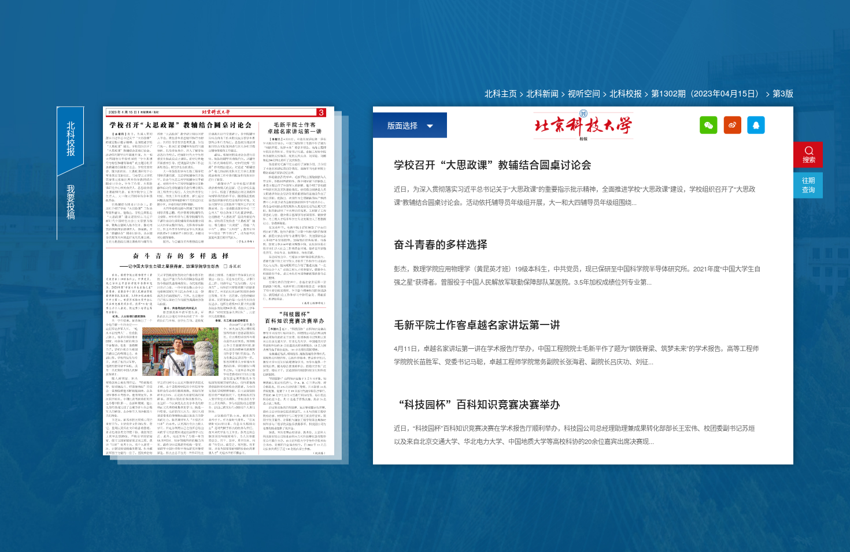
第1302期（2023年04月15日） (707, 93)
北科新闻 (542, 93)
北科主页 (501, 93)
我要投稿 (70, 202)
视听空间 (584, 93)
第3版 (783, 93)
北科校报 (625, 93)
